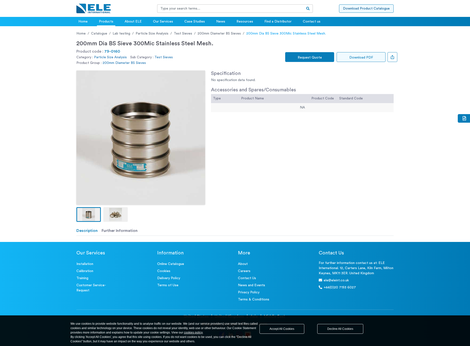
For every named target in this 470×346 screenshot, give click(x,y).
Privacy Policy (248, 292)
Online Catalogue (170, 264)
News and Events (251, 285)
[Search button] (308, 8)
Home (83, 21)
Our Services (163, 21)
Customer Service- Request (91, 288)
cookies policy (193, 332)
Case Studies (194, 21)
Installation (84, 264)
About (243, 264)
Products (106, 21)
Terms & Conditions (253, 299)
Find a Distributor (278, 21)
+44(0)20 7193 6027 (340, 287)
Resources (244, 21)
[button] (88, 214)
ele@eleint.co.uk (336, 280)
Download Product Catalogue (366, 8)
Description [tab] (87, 231)
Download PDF (361, 57)
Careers (244, 271)
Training (82, 278)
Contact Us (247, 278)
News (220, 21)
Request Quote (310, 57)
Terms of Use (167, 285)
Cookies (163, 271)
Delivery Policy (168, 278)
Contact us (311, 21)
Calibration (84, 271)
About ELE (133, 21)
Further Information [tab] (120, 231)
